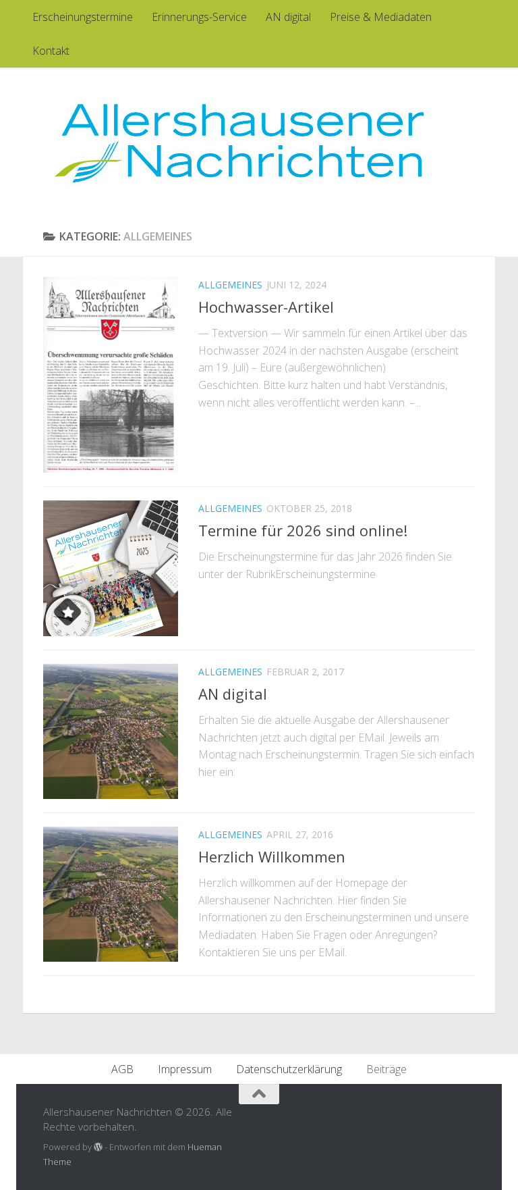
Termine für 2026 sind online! (302, 530)
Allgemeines (230, 284)
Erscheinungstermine (82, 16)
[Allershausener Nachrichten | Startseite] (239, 142)
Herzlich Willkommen (271, 856)
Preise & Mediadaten (381, 16)
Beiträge (386, 1069)
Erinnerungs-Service (199, 16)
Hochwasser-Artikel (266, 306)
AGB (122, 1069)
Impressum (185, 1069)
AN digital (288, 16)
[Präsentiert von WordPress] (98, 1147)
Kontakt (50, 50)
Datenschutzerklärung (289, 1069)
